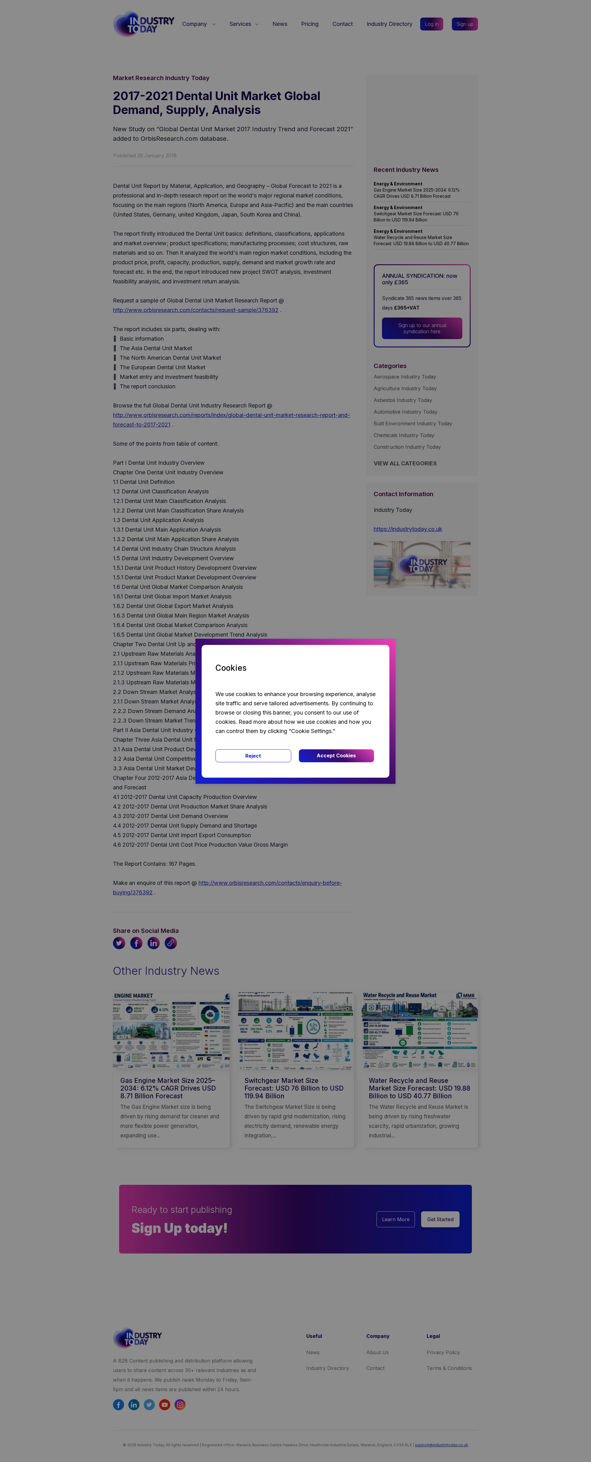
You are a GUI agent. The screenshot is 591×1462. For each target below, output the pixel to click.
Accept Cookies (336, 755)
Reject (253, 756)
